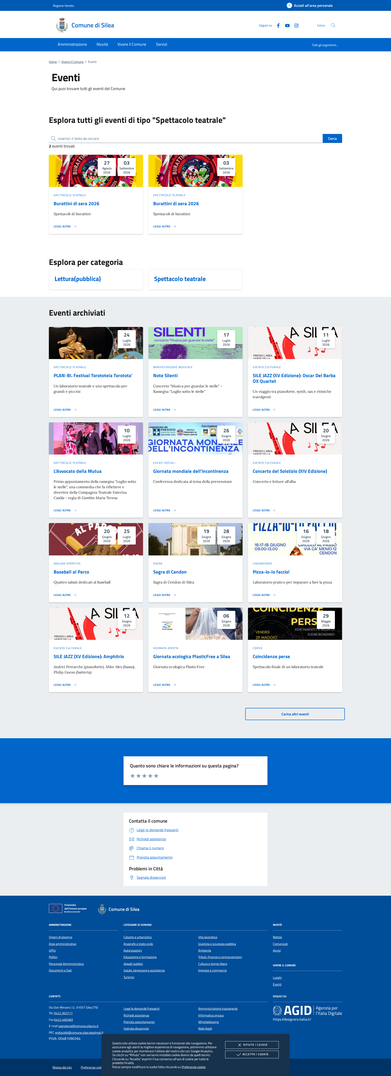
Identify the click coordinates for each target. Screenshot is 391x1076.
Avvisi (277, 950)
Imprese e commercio (212, 970)
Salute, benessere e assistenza (144, 970)
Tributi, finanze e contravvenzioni (220, 957)
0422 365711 (63, 1013)
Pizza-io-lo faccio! (271, 571)
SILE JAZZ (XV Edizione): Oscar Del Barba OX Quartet (294, 378)
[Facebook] (276, 25)
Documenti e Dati (60, 970)
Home (53, 61)
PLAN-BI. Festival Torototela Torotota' (93, 375)
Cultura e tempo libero (212, 963)
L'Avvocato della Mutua (78, 471)
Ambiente (204, 950)
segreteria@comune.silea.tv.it (78, 1026)
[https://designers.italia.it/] (307, 1010)
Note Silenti (165, 375)
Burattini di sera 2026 (76, 203)
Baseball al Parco (71, 571)
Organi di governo (60, 937)
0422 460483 (63, 1019)
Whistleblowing (208, 1021)
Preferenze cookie (193, 1066)
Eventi (277, 984)
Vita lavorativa (207, 937)
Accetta (256, 1054)
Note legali (205, 1028)
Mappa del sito (62, 1067)
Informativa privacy (211, 1015)
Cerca (332, 138)
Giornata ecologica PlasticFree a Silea (191, 656)
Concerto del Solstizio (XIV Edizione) (290, 471)
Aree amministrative (62, 943)
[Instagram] (294, 25)
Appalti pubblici (133, 963)
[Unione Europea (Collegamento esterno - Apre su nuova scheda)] (69, 909)
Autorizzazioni (133, 950)
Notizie (277, 937)
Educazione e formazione (140, 957)
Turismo (129, 977)
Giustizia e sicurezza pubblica (217, 943)
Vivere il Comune (72, 61)
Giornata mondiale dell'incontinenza (191, 471)
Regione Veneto (63, 5)
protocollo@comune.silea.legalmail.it (79, 1032)
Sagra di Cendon (170, 571)
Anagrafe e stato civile (138, 943)
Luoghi (277, 977)
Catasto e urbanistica (138, 937)
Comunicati (280, 943)
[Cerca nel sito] (333, 25)
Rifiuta (255, 1045)
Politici (53, 957)
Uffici (52, 950)
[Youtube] (285, 25)
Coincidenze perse (271, 656)
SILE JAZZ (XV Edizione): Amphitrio (89, 656)
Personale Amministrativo (66, 963)
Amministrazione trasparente (218, 1008)
